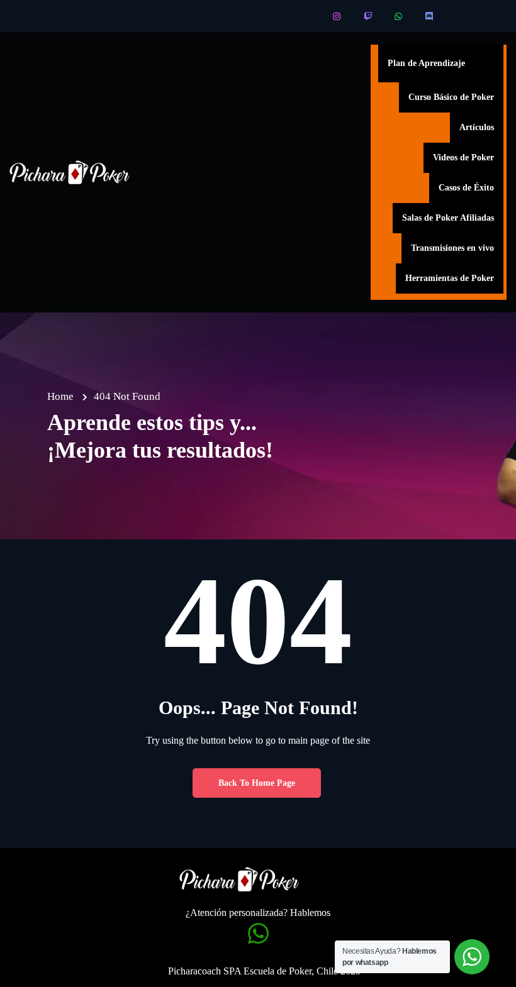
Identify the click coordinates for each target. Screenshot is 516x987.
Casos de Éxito (466, 187)
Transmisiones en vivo (452, 248)
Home (60, 396)
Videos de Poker (463, 157)
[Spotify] (461, 16)
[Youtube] (307, 16)
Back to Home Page (256, 783)
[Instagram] (338, 16)
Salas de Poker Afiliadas (448, 218)
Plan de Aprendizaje (426, 63)
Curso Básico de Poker (451, 97)
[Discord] (430, 16)
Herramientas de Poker (449, 278)
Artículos (476, 127)
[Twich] (368, 16)
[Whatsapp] (399, 16)
